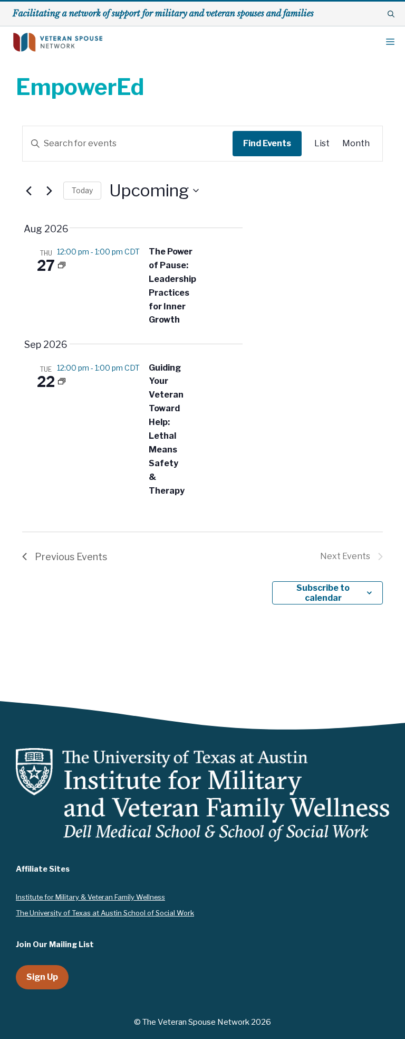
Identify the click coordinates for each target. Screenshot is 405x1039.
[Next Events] (49, 190)
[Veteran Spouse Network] (58, 42)
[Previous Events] (28, 190)
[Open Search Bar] (391, 14)
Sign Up (42, 977)
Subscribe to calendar (323, 593)
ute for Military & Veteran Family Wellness (98, 897)
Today (82, 190)
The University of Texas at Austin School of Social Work (105, 913)
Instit (24, 897)
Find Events (267, 143)
